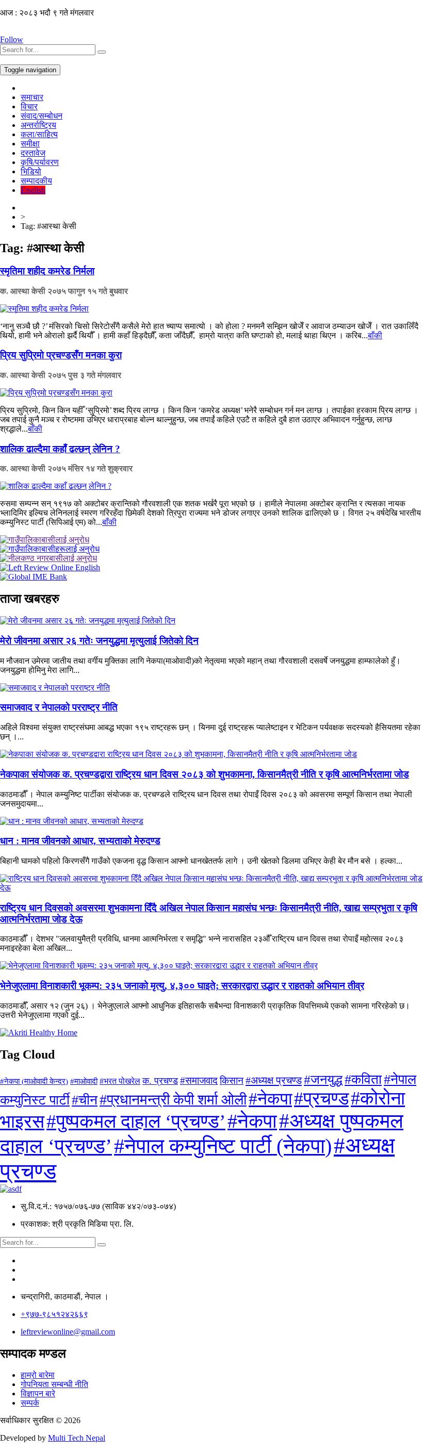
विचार (29, 106)
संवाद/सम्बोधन (41, 115)
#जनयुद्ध (323, 1079)
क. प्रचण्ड (160, 1081)
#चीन (84, 1100)
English (33, 190)
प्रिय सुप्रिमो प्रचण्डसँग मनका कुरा (61, 355)
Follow (11, 39)
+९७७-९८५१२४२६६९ (54, 1314)
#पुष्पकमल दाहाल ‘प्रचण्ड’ (135, 1121)
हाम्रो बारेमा (38, 1375)
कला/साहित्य (39, 134)
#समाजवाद (199, 1080)
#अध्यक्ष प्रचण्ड (274, 1080)
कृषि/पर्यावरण (40, 162)
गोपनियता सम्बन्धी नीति (54, 1384)
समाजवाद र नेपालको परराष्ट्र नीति (59, 707)
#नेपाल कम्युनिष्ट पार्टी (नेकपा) (223, 1146)
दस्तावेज (33, 153)
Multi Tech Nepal (76, 1437)
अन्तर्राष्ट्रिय (38, 125)
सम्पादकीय (36, 180)
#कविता (363, 1079)
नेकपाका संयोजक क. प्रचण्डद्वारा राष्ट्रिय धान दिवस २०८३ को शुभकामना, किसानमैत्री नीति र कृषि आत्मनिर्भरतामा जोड (204, 774)
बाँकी (375, 335)
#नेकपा (270, 1098)
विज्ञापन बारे (38, 1393)
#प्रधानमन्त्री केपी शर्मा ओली (173, 1100)
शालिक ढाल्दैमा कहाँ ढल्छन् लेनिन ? (60, 448)
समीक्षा (30, 143)
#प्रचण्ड (321, 1099)
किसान (231, 1080)
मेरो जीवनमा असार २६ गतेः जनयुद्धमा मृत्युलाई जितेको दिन (99, 640)
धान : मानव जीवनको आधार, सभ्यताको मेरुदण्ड (80, 840)
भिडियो (31, 171)
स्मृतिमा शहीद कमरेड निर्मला (47, 271)
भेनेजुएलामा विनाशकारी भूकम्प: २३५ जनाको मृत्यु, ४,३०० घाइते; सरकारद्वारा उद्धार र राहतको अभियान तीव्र (182, 985)
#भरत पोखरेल (120, 1081)
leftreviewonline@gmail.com (68, 1331)
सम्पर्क (30, 1402)
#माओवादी (83, 1081)
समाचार (32, 97)
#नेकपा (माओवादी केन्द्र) (34, 1081)
